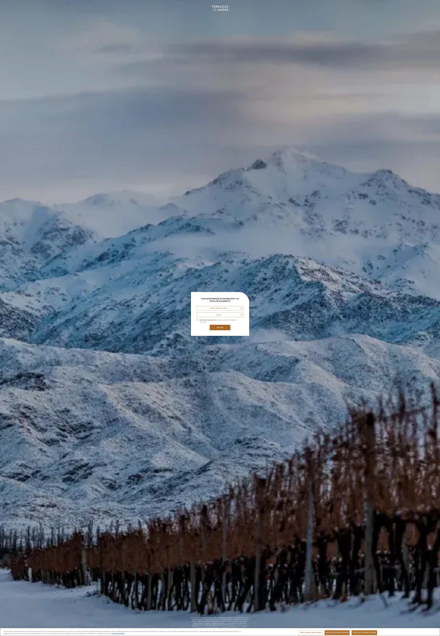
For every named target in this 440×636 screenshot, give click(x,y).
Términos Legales (197, 623)
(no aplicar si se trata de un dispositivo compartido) (218, 321)
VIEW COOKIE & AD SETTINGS (310, 632)
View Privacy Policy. (117, 634)
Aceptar (220, 327)
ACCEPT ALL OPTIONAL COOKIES (364, 632)
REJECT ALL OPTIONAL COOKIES (337, 632)
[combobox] (220, 308)
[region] (220, 632)
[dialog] (220, 318)
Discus (239, 627)
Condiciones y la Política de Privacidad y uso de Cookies (219, 623)
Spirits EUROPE (232, 627)
